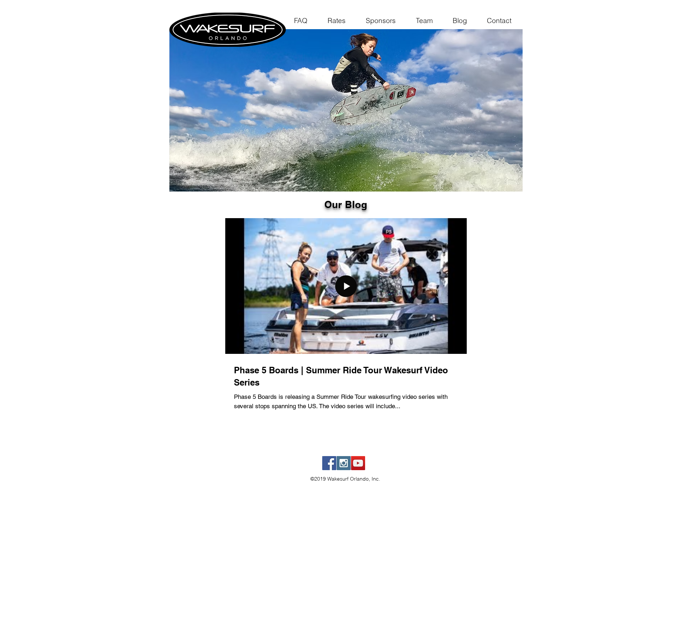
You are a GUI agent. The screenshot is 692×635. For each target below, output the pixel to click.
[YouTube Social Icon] (358, 463)
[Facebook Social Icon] (329, 463)
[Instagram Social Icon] (344, 463)
